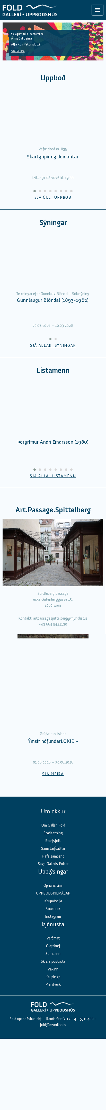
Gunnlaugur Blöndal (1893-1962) (53, 307)
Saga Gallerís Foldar (53, 870)
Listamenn (53, 377)
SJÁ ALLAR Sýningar (53, 352)
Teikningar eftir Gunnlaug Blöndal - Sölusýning (52, 300)
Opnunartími (53, 892)
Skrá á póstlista (53, 968)
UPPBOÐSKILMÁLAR (53, 900)
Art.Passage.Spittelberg (53, 516)
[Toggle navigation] (97, 10)
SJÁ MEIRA (18, 51)
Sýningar (53, 229)
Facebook (53, 915)
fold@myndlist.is (53, 1031)
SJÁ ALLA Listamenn (53, 483)
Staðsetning (53, 839)
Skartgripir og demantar (52, 163)
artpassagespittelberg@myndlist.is (60, 625)
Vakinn (53, 976)
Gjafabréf (53, 952)
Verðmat (53, 945)
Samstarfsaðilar (53, 855)
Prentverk (53, 991)
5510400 (87, 1025)
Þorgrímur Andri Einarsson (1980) (53, 449)
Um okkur (53, 818)
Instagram (53, 923)
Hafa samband (53, 863)
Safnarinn (53, 960)
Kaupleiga (53, 983)
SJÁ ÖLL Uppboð (53, 204)
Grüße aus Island (53, 740)
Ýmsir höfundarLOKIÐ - (53, 748)
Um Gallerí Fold (53, 832)
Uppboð (53, 77)
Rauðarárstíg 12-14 (60, 1025)
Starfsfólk (53, 847)
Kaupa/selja (53, 908)
